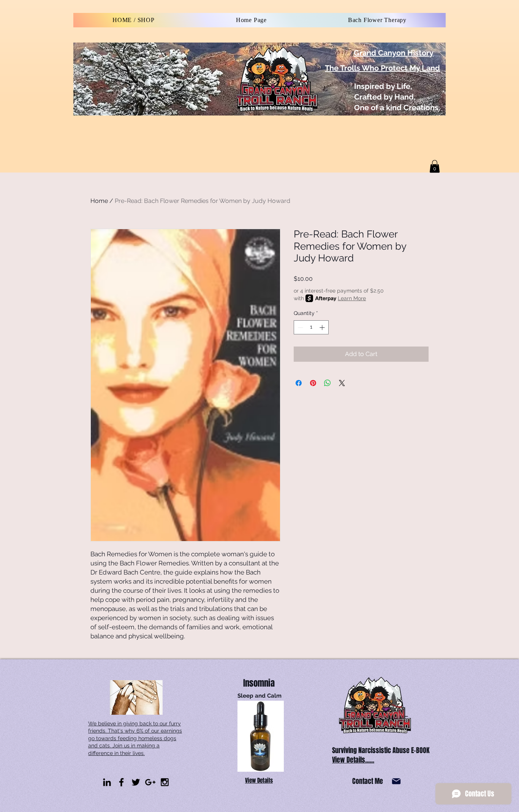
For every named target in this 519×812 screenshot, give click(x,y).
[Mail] (396, 781)
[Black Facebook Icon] (121, 782)
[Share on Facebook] (298, 383)
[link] (434, 166)
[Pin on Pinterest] (313, 383)
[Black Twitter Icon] (135, 782)
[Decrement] (299, 327)
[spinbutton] (311, 327)
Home (99, 200)
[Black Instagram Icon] (164, 782)
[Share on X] (342, 383)
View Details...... (353, 760)
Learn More (352, 298)
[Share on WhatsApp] (327, 383)
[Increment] (323, 327)
